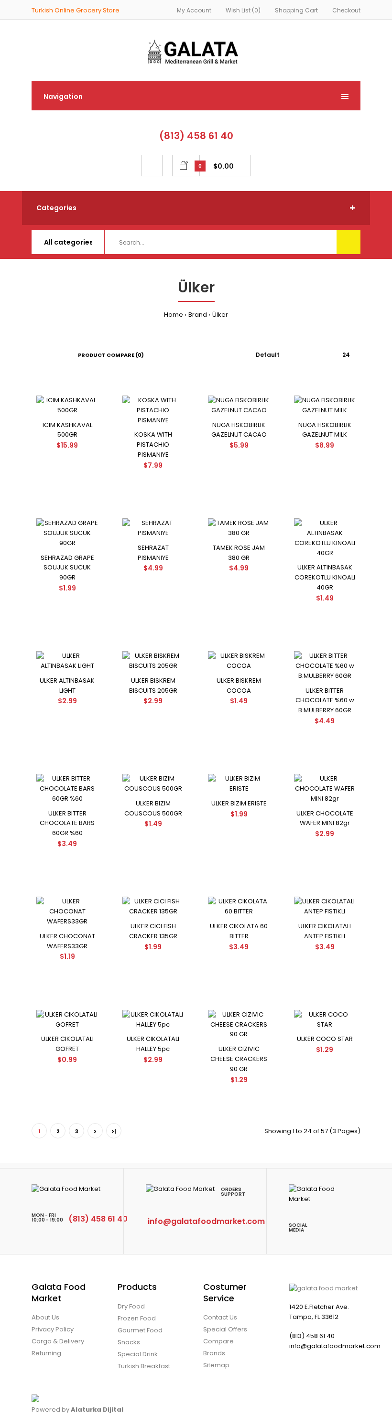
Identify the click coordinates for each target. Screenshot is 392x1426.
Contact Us (220, 1317)
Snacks (129, 1342)
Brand (197, 314)
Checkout (346, 10)
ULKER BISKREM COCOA (239, 685)
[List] (47, 355)
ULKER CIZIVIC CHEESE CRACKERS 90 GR (238, 1058)
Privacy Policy (53, 1329)
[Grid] (34, 355)
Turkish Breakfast (144, 1366)
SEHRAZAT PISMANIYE (153, 552)
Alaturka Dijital (97, 1409)
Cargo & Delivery (58, 1341)
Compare (218, 1341)
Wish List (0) (243, 10)
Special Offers (225, 1329)
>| (113, 1131)
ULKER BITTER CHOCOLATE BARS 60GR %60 (67, 823)
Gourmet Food (140, 1330)
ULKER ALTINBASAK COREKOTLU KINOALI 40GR (324, 577)
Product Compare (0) (111, 355)
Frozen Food (137, 1318)
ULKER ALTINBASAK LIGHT (67, 685)
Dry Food (131, 1306)
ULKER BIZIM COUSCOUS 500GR (153, 808)
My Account (194, 10)
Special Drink (138, 1354)
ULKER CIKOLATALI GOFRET (67, 1043)
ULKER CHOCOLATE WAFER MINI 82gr (324, 818)
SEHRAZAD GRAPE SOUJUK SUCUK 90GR (67, 567)
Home (173, 314)
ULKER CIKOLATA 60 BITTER (239, 931)
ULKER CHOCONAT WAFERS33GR (67, 941)
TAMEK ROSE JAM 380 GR (239, 552)
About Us (45, 1317)
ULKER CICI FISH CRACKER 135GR (153, 931)
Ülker (220, 314)
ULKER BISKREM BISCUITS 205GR (153, 685)
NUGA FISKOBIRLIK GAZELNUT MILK (324, 430)
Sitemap (216, 1365)
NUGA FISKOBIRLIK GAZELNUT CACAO (239, 430)
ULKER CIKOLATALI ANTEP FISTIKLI (324, 931)
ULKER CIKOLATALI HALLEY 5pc (153, 1043)
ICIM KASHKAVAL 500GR (67, 430)
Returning (46, 1353)
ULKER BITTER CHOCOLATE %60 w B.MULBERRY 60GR (324, 700)
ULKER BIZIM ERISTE (239, 803)
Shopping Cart (296, 10)
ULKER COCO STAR (325, 1038)
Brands (214, 1353)
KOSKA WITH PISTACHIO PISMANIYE (153, 444)
